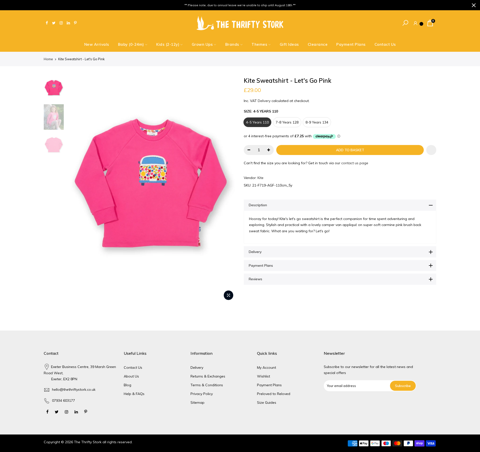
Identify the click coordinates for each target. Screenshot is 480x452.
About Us (131, 376)
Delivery (264, 100)
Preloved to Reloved (273, 394)
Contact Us (385, 44)
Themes (259, 44)
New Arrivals (96, 44)
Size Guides (266, 402)
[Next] (227, 189)
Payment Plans (351, 44)
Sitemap (197, 402)
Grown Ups (202, 44)
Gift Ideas (289, 44)
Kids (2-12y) (167, 44)
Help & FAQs (134, 394)
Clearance (318, 44)
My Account (266, 367)
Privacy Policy (201, 394)
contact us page (354, 163)
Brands (232, 44)
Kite (261, 178)
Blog (127, 385)
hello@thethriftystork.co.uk (74, 389)
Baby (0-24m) (131, 44)
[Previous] (75, 189)
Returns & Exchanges (207, 376)
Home (48, 59)
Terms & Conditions (206, 385)
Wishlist (263, 376)
